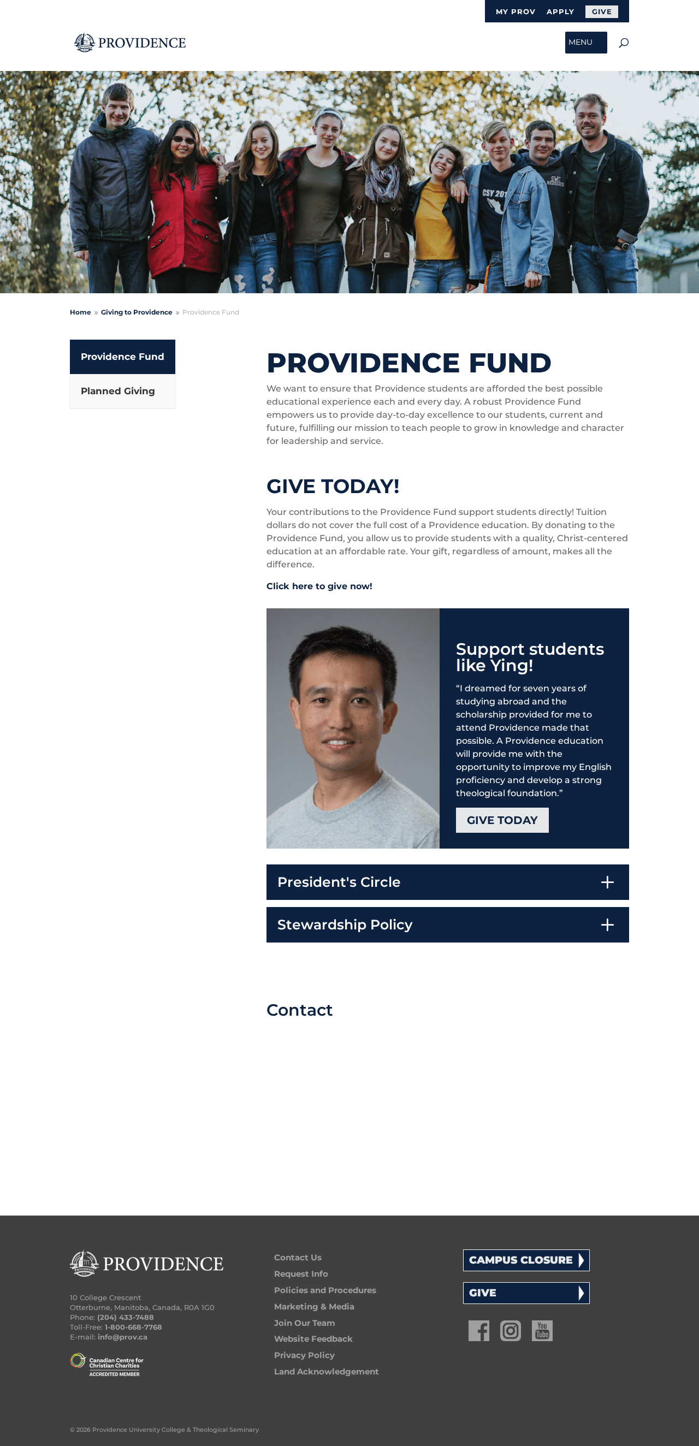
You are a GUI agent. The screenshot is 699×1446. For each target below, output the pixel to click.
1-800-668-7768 (133, 1327)
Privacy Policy (304, 1355)
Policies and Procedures (325, 1290)
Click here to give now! (319, 586)
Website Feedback (313, 1339)
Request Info (301, 1274)
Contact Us (298, 1257)
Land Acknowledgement (326, 1371)
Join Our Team (304, 1323)
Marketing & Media (314, 1306)
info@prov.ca (122, 1336)
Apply (560, 12)
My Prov (516, 12)
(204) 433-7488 (125, 1317)
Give (602, 11)
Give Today (502, 820)
